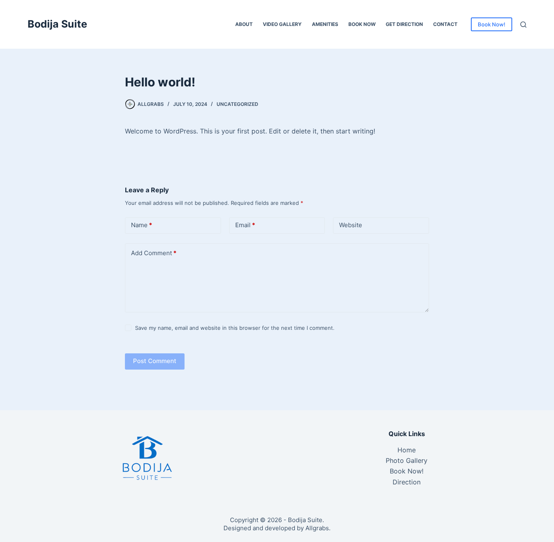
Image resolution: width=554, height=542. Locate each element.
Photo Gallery (406, 460)
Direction (407, 482)
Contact (445, 24)
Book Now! (491, 24)
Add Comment (153, 253)
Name (141, 225)
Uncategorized (237, 104)
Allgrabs (317, 528)
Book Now (362, 24)
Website (350, 225)
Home (406, 450)
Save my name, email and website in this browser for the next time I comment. (235, 328)
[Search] (523, 25)
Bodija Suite (57, 24)
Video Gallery (282, 24)
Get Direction (404, 24)
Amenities (325, 24)
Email (245, 225)
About (244, 24)
